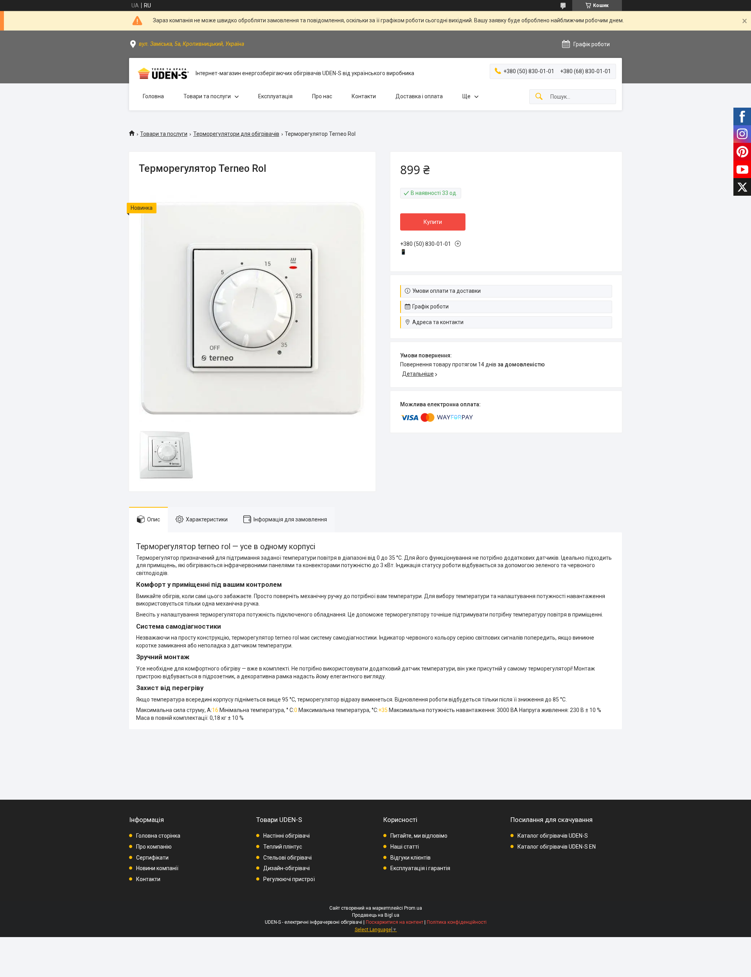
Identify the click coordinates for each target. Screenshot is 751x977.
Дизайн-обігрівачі (286, 868)
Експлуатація (275, 96)
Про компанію (154, 847)
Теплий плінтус (282, 847)
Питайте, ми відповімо (418, 836)
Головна (153, 96)
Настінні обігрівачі (286, 836)
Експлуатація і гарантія (420, 868)
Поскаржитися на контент (394, 922)
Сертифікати (152, 857)
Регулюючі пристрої (289, 879)
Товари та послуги (207, 96)
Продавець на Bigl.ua (375, 915)
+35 (383, 710)
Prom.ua (413, 908)
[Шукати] (539, 97)
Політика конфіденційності (457, 922)
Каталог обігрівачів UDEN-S (552, 836)
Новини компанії (157, 868)
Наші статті (404, 847)
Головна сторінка (158, 836)
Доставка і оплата (419, 96)
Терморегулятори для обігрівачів (236, 134)
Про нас (322, 96)
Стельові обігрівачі (287, 857)
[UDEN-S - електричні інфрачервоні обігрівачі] (162, 73)
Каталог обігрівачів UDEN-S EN (556, 847)
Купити (433, 222)
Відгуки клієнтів (410, 857)
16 (215, 710)
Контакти (364, 96)
